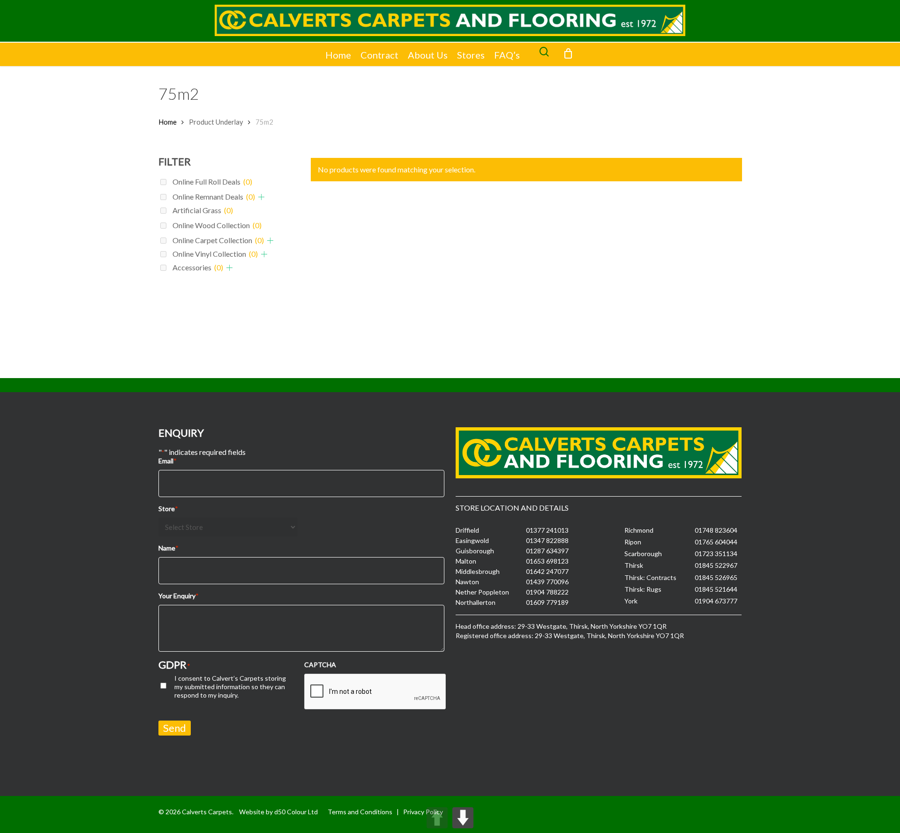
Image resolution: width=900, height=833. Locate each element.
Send (174, 727)
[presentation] (375, 692)
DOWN (462, 817)
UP (437, 817)
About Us (428, 54)
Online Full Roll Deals (212, 181)
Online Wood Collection (217, 225)
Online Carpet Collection (218, 240)
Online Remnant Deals (213, 196)
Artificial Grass (202, 210)
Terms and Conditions (360, 812)
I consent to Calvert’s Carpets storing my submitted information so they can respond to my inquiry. (230, 686)
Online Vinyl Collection (215, 253)
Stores (471, 54)
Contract (379, 54)
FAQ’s (507, 54)
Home (338, 54)
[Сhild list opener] (261, 197)
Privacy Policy (423, 812)
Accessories (197, 267)
